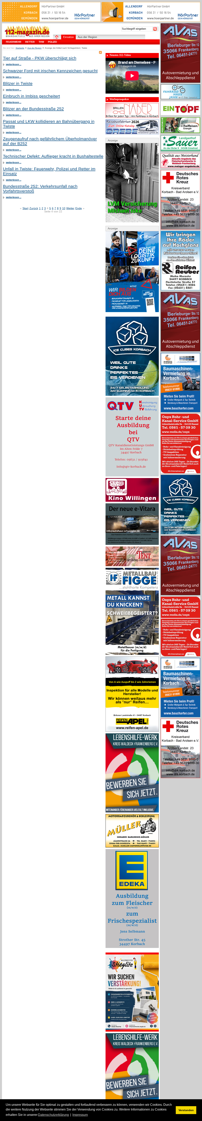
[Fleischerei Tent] (132, 565)
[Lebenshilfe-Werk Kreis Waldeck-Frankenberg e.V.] (132, 811)
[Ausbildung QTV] (132, 475)
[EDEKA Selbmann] (132, 947)
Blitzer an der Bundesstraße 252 (33, 108)
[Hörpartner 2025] (151, 20)
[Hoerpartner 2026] (51, 20)
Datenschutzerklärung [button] (53, 1114)
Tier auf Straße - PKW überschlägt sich (39, 58)
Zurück (33, 208)
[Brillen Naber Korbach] (132, 116)
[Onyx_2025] (180, 472)
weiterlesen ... (13, 64)
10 (63, 208)
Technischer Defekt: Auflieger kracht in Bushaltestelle (53, 156)
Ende (78, 208)
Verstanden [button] (186, 1110)
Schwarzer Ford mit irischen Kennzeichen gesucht (50, 70)
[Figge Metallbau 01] (132, 653)
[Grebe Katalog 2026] (132, 133)
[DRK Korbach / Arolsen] (180, 228)
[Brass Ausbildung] (132, 311)
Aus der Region (34, 48)
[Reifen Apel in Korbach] (132, 730)
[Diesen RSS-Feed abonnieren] (100, 52)
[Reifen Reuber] (180, 289)
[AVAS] (180, 81)
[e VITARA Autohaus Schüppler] (132, 543)
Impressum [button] (80, 1114)
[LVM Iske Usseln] (132, 221)
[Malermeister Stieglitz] (132, 1030)
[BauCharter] (180, 411)
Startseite (20, 48)
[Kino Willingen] (132, 500)
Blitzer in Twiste (18, 83)
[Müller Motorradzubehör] (132, 846)
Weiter (70, 208)
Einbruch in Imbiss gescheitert (31, 96)
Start (25, 208)
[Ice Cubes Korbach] (132, 394)
